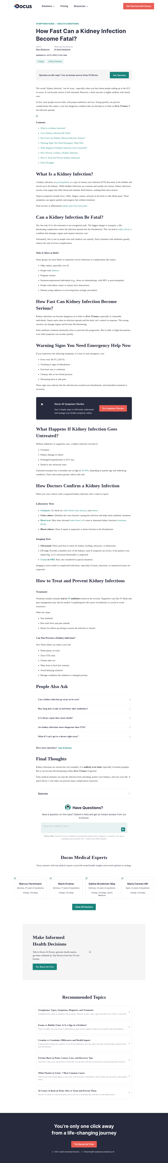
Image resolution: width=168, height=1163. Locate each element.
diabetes (55, 270)
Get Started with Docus (138, 6)
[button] (84, 699)
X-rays (43, 559)
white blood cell (77, 520)
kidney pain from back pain (74, 206)
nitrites (95, 510)
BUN (42, 524)
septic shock (123, 229)
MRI (52, 559)
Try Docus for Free (45, 967)
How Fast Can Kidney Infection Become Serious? (62, 138)
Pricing (64, 6)
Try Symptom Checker (113, 408)
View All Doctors (84, 907)
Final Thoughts (47, 162)
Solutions (47, 6)
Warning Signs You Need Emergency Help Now (62, 143)
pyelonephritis (62, 182)
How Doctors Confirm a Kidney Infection (59, 153)
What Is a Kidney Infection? (53, 128)
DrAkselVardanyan (62, 49)
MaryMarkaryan (42, 49)
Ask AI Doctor (65, 748)
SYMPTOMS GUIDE (45, 23)
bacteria (83, 510)
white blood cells (70, 510)
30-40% (85, 470)
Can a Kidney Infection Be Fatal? (55, 133)
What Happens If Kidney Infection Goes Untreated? (63, 148)
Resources (79, 6)
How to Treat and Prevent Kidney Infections (60, 158)
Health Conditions (68, 23)
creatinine (121, 520)
